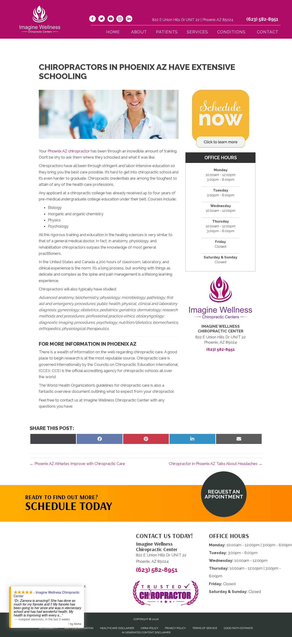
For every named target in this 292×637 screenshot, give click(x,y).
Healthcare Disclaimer (117, 628)
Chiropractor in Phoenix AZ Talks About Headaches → (215, 463)
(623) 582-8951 (262, 19)
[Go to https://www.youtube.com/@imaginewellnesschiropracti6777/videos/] (110, 19)
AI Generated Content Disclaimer (146, 632)
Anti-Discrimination (79, 628)
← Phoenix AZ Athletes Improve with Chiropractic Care (77, 463)
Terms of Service (204, 628)
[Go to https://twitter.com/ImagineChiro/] (101, 19)
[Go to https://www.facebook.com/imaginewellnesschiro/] (92, 19)
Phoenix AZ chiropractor (69, 151)
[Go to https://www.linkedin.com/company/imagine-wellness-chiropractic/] (128, 19)
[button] (224, 494)
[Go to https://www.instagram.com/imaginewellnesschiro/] (119, 19)
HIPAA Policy (149, 628)
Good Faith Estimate (238, 628)
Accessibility (48, 628)
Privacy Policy (175, 628)
